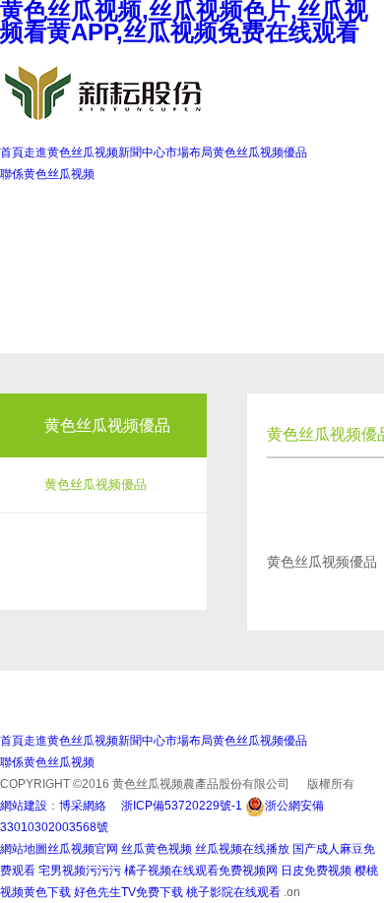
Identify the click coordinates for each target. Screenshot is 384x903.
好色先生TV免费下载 (128, 892)
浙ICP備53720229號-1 (181, 806)
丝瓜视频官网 (82, 849)
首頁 (12, 152)
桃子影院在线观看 (235, 892)
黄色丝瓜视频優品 (260, 152)
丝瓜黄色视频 (156, 849)
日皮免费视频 (316, 870)
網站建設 (23, 806)
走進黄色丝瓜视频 (71, 152)
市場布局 (189, 152)
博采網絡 (82, 806)
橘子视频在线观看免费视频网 (201, 870)
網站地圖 (23, 849)
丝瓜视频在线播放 (242, 849)
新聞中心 (141, 152)
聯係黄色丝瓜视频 (47, 174)
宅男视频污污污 (79, 870)
